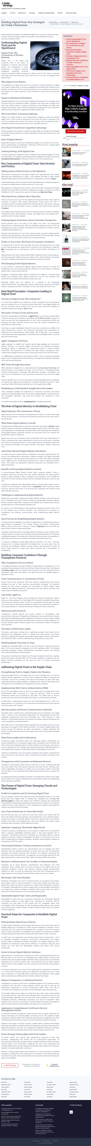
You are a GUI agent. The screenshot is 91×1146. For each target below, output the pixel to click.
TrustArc (5, 208)
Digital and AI (74, 22)
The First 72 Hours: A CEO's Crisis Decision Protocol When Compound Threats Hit (44, 1121)
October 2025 (28, 1092)
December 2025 (74, 1092)
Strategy (32, 13)
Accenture (37, 486)
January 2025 (5, 1087)
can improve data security (10, 159)
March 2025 (50, 1087)
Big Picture (22, 13)
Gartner (51, 426)
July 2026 (49, 1096)
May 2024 (4, 1082)
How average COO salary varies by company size (10, 1113)
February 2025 (28, 1087)
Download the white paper (76, 131)
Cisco (54, 179)
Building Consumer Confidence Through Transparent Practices (77, 62)
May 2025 (4, 1089)
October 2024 (28, 1084)
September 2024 (6, 1084)
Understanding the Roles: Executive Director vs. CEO (10, 1121)
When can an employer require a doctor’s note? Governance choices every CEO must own (44, 1132)
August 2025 (73, 1089)
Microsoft (41, 526)
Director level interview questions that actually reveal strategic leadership (11, 1117)
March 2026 (50, 1094)
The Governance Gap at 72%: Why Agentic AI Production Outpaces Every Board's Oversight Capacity (45, 1126)
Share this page (11, 1065)
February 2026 (28, 1094)
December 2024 (74, 1084)
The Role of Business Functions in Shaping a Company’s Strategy (9, 1124)
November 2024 (51, 1084)
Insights (4, 13)
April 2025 (72, 1087)
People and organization (46, 13)
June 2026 (27, 1096)
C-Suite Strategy (52, 22)
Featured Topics (71, 13)
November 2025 (51, 1092)
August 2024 (73, 1082)
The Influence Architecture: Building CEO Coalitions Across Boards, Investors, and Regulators (44, 1110)
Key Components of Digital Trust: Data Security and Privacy (75, 45)
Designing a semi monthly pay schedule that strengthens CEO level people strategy (44, 1115)
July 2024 (49, 1082)
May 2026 (4, 1096)
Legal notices (36, 1140)
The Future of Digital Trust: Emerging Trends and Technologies (76, 73)
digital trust (33, 316)
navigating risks (29, 401)
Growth (60, 13)
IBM (2, 249)
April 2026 (72, 1094)
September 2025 (6, 1092)
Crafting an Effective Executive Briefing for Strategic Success (11, 1109)
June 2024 (27, 1082)
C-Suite (12, 13)
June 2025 (27, 1089)
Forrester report (8, 570)
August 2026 (73, 1096)
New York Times (46, 192)
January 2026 (5, 1094)
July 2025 (49, 1089)
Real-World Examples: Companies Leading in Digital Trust (76, 52)
